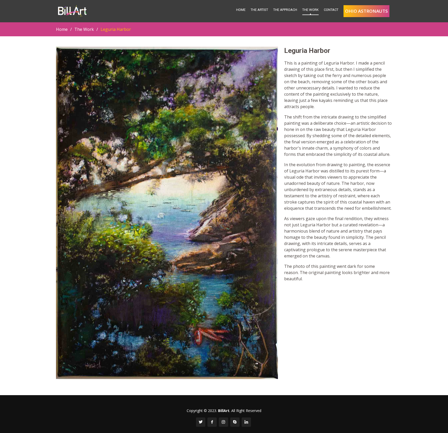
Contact (331, 10)
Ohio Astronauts (366, 11)
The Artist (259, 10)
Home (241, 10)
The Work (310, 10)
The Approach (285, 10)
